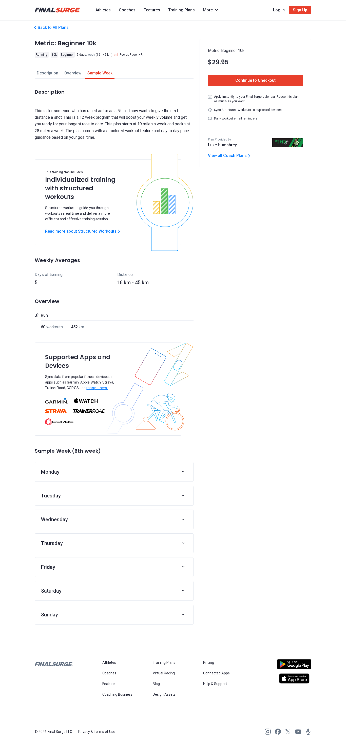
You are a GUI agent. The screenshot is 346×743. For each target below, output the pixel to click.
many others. (97, 388)
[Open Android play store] (294, 666)
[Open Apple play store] (294, 678)
